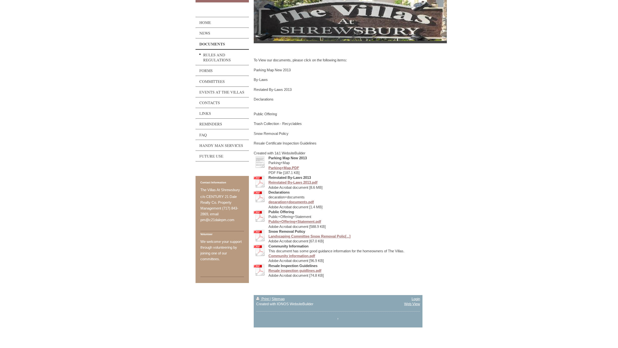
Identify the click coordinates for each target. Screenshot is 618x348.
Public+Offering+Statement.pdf (294, 221)
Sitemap (278, 299)
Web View (412, 304)
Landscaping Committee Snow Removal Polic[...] (309, 236)
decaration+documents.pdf (291, 202)
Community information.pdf (291, 256)
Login (416, 299)
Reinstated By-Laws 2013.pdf (292, 182)
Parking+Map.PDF (283, 168)
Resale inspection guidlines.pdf (294, 270)
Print (265, 299)
